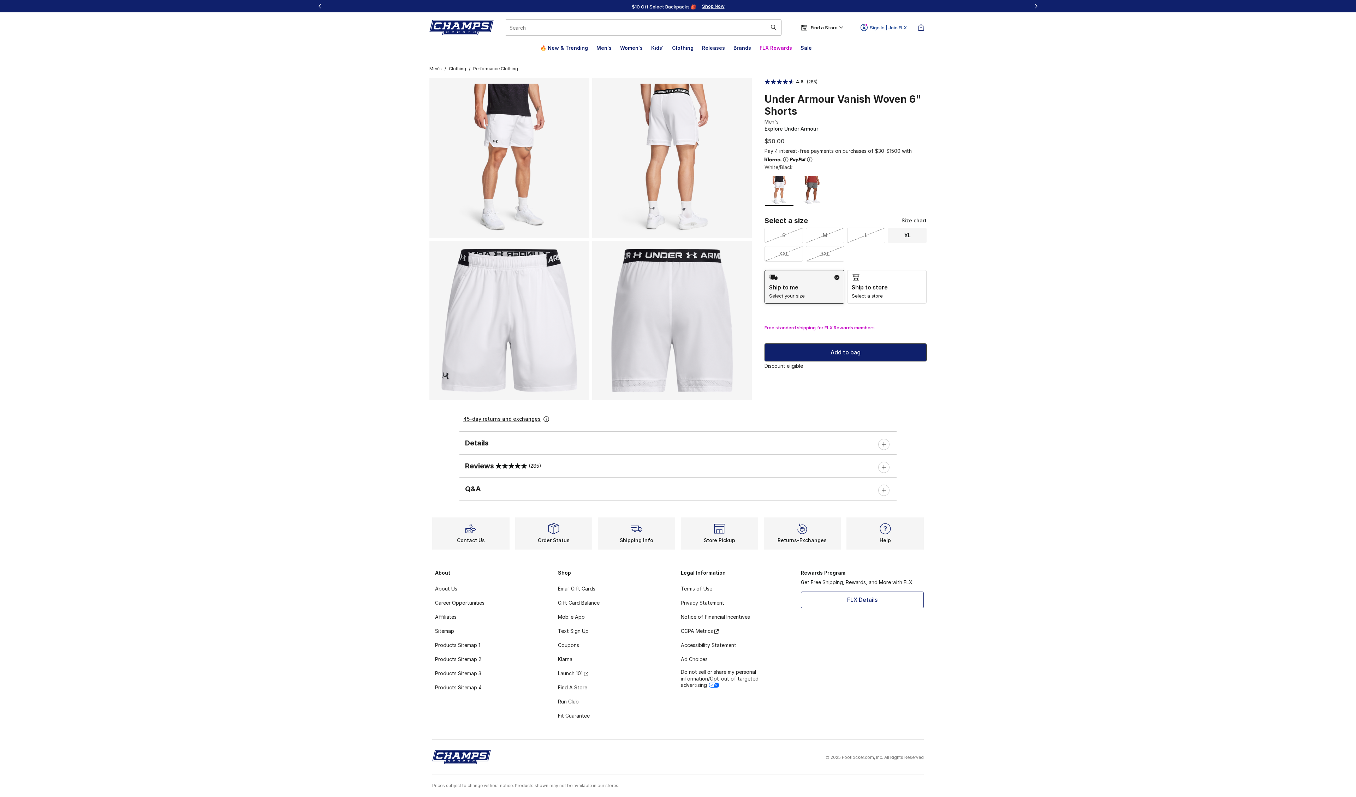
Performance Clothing (495, 68)
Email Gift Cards (576, 589)
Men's (604, 48)
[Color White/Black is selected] (779, 190)
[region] (678, 6)
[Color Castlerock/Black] (812, 190)
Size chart (914, 220)
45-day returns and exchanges (502, 419)
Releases (713, 48)
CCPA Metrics (697, 631)
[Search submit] (773, 27)
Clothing (683, 48)
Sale (806, 48)
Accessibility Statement (708, 645)
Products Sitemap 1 (457, 645)
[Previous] (319, 6)
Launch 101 (570, 673)
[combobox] (643, 27)
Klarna (565, 659)
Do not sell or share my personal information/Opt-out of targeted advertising (720, 678)
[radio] (804, 287)
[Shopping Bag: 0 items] (921, 27)
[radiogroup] (846, 287)
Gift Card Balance (579, 603)
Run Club (568, 702)
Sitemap (444, 631)
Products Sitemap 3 (458, 673)
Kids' (657, 48)
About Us (446, 589)
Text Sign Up (573, 631)
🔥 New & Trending (564, 48)
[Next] (1036, 6)
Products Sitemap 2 (458, 659)
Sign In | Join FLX (888, 27)
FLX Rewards (776, 48)
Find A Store (572, 687)
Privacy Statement (702, 603)
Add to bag (846, 352)
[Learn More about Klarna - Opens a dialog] (785, 159)
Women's (631, 48)
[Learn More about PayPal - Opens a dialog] (809, 159)
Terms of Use (696, 589)
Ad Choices (694, 659)
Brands (742, 48)
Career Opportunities (459, 603)
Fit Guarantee (574, 716)
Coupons (568, 645)
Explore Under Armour (791, 129)
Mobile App (571, 617)
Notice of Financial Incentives (715, 617)
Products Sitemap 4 (458, 687)
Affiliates (446, 617)
